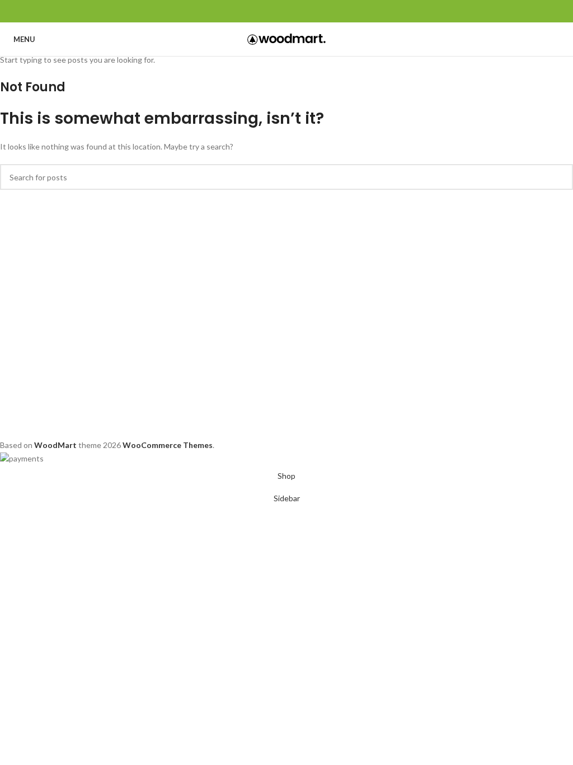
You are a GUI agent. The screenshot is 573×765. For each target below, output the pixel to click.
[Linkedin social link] (299, 11)
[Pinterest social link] (286, 11)
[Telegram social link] (312, 11)
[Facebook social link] (261, 11)
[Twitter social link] (273, 11)
